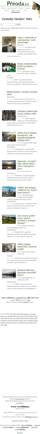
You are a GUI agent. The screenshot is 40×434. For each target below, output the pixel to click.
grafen (9, 75)
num (22, 316)
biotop (2, 318)
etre (37, 316)
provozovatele (20, 399)
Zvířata (2, 316)
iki (24, 316)
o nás (24, 10)
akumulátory (21, 73)
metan (27, 171)
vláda (22, 253)
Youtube (12, 145)
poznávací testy (12, 8)
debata (35, 142)
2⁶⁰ (26, 316)
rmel (8, 320)
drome (22, 318)
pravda (17, 145)
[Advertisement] (19, 360)
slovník (7, 10)
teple (18, 314)
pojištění (18, 318)
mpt (14, 318)
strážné (15, 316)
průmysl (29, 199)
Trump (28, 251)
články (3, 8)
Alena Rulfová (11, 97)
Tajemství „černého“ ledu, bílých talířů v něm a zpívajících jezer (26, 165)
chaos (1, 325)
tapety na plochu (16, 10)
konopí (33, 71)
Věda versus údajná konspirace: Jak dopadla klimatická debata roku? (27, 136)
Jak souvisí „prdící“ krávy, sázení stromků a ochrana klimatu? (26, 219)
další (28, 300)
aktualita (2, 322)
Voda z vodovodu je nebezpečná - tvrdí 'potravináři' (26, 40)
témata (21, 8)
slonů (26, 322)
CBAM (24, 195)
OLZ (11, 314)
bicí (24, 322)
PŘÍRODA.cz (25, 407)
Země (18, 253)
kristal (35, 318)
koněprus (25, 314)
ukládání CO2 (21, 279)
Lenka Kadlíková (11, 201)
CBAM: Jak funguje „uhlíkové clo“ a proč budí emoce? (27, 190)
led (31, 171)
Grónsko (32, 251)
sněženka (10, 316)
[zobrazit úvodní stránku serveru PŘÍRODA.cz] (20, 3)
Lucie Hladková (11, 173)
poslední (26, 302)
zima (23, 171)
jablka (5, 325)
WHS (27, 279)
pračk (11, 318)
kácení (11, 320)
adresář (27, 8)
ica (31, 314)
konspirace (23, 145)
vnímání (26, 318)
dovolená (30, 322)
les (33, 277)
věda (8, 145)
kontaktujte (19, 403)
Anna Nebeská (11, 147)
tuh (19, 316)
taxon (35, 322)
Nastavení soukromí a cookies (20, 420)
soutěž (34, 314)
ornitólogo (31, 318)
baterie (27, 73)
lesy (24, 227)
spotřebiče (16, 320)
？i (29, 314)
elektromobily (26, 71)
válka (25, 320)
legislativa (25, 225)
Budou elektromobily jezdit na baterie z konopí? (27, 66)
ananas (21, 320)
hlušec (21, 314)
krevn (28, 316)
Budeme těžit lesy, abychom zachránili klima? (26, 272)
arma (5, 316)
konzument (8, 322)
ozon (18, 322)
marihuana (33, 73)
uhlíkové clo (29, 195)
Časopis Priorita (21, 116)
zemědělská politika (17, 227)
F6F (8, 318)
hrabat (5, 318)
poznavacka (3, 320)
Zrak (34, 316)
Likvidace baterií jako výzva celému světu (27, 112)
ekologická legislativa (20, 199)
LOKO (21, 322)
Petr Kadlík (20, 45)
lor (17, 316)
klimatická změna (27, 142)
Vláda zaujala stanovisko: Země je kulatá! (27, 246)
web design (32, 417)
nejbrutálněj (30, 320)
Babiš (23, 251)
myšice (14, 314)
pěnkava (35, 320)
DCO (32, 316)
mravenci (14, 322)
